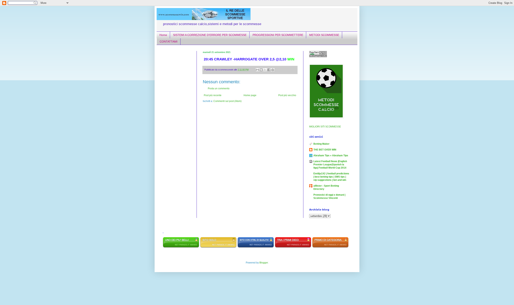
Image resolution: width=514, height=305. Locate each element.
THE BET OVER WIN (324, 149)
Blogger (263, 262)
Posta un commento (218, 88)
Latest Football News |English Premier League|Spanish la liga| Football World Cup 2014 (330, 164)
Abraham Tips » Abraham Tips (330, 155)
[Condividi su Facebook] (269, 70)
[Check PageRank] (318, 56)
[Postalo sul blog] (261, 70)
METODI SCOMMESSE (324, 35)
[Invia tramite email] (257, 70)
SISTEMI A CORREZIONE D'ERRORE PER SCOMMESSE (210, 35)
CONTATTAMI (168, 41)
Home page (250, 95)
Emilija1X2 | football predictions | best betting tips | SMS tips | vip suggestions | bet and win (331, 176)
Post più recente (212, 95)
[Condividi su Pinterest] (273, 70)
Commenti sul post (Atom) (227, 101)
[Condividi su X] (265, 70)
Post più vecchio (287, 95)
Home (163, 35)
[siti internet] (255, 247)
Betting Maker (321, 143)
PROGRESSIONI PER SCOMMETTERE (278, 35)
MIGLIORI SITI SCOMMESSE (325, 126)
